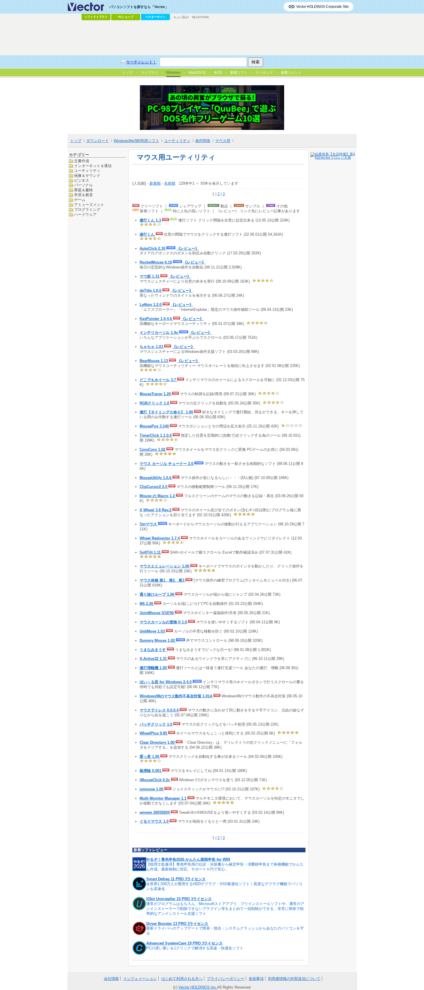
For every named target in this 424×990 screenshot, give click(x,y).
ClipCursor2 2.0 (154, 486)
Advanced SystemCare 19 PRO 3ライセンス (184, 943)
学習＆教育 (83, 195)
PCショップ (126, 16)
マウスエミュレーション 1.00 (165, 566)
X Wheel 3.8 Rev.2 (156, 510)
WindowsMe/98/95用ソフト (136, 141)
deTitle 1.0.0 (151, 290)
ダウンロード (97, 141)
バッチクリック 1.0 (156, 724)
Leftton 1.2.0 (151, 304)
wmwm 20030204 (155, 812)
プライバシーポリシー (225, 978)
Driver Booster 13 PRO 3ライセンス (177, 923)
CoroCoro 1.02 (153, 449)
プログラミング (87, 209)
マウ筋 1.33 (150, 276)
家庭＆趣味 (83, 190)
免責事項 (256, 978)
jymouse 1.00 (152, 789)
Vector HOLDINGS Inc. (198, 987)
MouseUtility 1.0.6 (156, 478)
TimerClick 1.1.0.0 (156, 435)
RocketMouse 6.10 (156, 262)
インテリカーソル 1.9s (159, 332)
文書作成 (81, 161)
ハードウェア (85, 214)
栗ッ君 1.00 (150, 756)
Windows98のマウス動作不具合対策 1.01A (176, 696)
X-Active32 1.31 (154, 658)
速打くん (148, 234)
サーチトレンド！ (141, 62)
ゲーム (79, 200)
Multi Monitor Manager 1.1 (163, 798)
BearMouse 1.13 (154, 361)
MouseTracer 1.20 (156, 394)
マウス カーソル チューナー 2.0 (167, 463)
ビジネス (81, 180)
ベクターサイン (155, 16)
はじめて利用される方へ (181, 978)
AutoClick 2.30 (153, 248)
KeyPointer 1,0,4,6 (156, 319)
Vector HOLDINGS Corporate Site (322, 7)
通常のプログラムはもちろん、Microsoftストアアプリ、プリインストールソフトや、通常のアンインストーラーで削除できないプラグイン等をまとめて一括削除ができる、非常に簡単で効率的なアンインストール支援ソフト (225, 909)
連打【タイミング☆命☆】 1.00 (167, 412)
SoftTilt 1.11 (151, 552)
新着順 (155, 183)
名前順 (169, 183)
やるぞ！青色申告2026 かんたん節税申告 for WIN (188, 859)
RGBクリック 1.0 (155, 403)
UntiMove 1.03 (153, 631)
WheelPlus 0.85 (154, 733)
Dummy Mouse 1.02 (158, 640)
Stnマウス (149, 524)
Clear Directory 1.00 (158, 742)
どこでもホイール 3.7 (158, 380)
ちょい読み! (181, 17)
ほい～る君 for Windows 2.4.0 (166, 682)
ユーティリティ (177, 141)
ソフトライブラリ (96, 16)
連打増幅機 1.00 (154, 668)
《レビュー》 (188, 248)
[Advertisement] (212, 38)
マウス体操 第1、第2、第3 (162, 580)
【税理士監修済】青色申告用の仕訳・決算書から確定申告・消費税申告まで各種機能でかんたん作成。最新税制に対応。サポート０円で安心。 (225, 866)
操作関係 (202, 141)
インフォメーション (140, 978)
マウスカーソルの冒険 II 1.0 (164, 622)
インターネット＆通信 (93, 165)
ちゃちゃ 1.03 (152, 346)
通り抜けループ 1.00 (157, 594)
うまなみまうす (153, 650)
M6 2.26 (147, 603)
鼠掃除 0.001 (151, 770)
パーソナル (83, 185)
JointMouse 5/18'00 (157, 613)
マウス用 (222, 141)
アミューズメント (89, 204)
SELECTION (200, 17)
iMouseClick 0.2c (155, 780)
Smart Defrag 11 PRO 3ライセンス (176, 879)
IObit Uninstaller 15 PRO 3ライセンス (179, 899)
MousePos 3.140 (155, 426)
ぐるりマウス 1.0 (155, 821)
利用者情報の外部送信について (294, 978)
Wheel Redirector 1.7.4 (160, 538)
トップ (75, 141)
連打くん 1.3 (151, 220)
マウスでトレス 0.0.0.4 (160, 710)
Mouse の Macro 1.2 (158, 496)
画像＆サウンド (87, 175)
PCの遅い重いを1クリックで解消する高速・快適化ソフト (194, 948)
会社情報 (111, 978)
